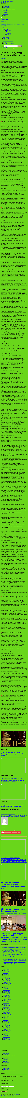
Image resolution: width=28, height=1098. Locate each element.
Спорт (5, 1061)
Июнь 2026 (6, 971)
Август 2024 (6, 1000)
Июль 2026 (6, 970)
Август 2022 (6, 1031)
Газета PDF (6, 38)
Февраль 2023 (6, 1024)
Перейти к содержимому (7, 1)
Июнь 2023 (6, 1018)
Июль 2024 (6, 1001)
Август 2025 (6, 984)
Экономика (6, 1062)
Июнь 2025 (6, 987)
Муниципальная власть (12, 31)
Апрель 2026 (6, 974)
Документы (6, 37)
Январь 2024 (6, 1009)
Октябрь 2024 (6, 997)
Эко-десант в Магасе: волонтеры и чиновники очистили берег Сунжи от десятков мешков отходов (12, 780)
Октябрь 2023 (6, 1013)
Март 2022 (6, 1038)
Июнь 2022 (6, 1034)
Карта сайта (3, 1095)
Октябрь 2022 (6, 1029)
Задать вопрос (6, 6)
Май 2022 (5, 1035)
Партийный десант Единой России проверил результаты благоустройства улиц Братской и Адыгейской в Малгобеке (14, 962)
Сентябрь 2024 (7, 999)
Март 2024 (6, 1007)
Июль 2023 (6, 1017)
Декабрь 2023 (6, 1010)
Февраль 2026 (6, 977)
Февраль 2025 (6, 992)
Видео (5, 39)
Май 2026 (5, 973)
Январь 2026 (6, 978)
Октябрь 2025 (6, 982)
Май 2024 (5, 1004)
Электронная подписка (9, 9)
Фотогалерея (6, 7)
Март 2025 (6, 991)
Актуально (9, 35)
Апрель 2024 (6, 1005)
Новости (5, 29)
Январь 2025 (6, 994)
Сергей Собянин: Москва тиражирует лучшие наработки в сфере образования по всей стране (14, 860)
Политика (8, 34)
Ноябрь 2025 (6, 980)
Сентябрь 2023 (7, 1014)
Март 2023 (6, 1022)
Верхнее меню (4, 2)
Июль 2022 (6, 1033)
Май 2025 (5, 988)
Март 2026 (6, 975)
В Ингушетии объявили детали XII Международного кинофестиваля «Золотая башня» (14, 753)
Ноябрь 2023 (6, 1012)
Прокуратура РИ (10, 48)
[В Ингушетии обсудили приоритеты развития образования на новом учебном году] (13, 879)
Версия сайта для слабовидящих (12, 832)
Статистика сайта (12, 1095)
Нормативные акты (8, 41)
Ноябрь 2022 (6, 1027)
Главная (5, 28)
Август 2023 (6, 1016)
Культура (8, 30)
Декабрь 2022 (6, 1026)
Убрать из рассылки (7, 1089)
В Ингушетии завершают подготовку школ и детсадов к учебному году (12, 805)
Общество (8, 33)
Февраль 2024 (6, 1008)
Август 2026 (6, 969)
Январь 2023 (6, 1025)
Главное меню (4, 47)
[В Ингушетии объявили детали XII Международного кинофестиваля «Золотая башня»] (13, 746)
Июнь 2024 (6, 1003)
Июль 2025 (6, 986)
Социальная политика (8, 43)
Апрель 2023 (6, 1021)
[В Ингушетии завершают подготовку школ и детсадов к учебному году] (13, 799)
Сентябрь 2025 (7, 983)
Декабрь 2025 (6, 979)
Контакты (5, 10)
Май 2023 (5, 1020)
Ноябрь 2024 (6, 996)
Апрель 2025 (6, 990)
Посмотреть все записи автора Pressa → (10, 830)
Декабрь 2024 (6, 995)
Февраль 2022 (6, 1039)
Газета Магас (4, 21)
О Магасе (5, 42)
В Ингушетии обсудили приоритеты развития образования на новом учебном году (13, 885)
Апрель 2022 (6, 1037)
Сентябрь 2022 (7, 1030)
